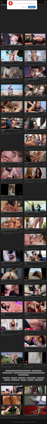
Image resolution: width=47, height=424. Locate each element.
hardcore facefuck (15, 379)
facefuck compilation (31, 377)
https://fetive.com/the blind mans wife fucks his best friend (18, 370)
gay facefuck (7, 379)
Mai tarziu (24, 7)
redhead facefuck (39, 379)
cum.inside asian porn (7, 372)
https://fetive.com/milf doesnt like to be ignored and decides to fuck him (29, 372)
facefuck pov (30, 379)
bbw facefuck (14, 377)
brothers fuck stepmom (23, 374)
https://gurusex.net (15, 383)
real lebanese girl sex (36, 370)
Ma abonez (31, 7)
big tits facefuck (21, 377)
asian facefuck (6, 377)
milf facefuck (23, 379)
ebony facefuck (40, 377)
